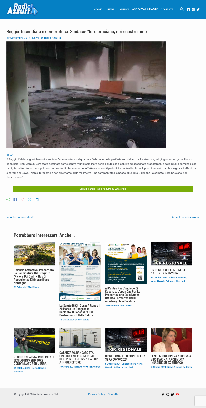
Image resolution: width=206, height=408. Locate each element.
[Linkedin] (36, 200)
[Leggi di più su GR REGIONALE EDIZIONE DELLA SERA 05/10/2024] (126, 339)
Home (98, 9)
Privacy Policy (96, 394)
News (110, 9)
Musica (125, 9)
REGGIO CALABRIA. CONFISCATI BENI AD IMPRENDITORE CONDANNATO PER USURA (34, 360)
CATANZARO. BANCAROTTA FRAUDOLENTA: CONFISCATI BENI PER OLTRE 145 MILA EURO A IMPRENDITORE (79, 357)
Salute (86, 319)
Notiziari (180, 281)
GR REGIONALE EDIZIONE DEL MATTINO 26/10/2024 (169, 271)
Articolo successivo (185, 217)
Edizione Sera (129, 364)
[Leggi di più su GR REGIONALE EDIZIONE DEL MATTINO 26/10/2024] (171, 253)
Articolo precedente (20, 217)
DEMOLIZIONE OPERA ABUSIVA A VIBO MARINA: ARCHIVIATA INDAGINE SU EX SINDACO (171, 359)
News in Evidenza (166, 281)
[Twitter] (198, 9)
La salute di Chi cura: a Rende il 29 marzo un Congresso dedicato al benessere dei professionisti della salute (79, 310)
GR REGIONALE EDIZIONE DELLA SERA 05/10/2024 (125, 357)
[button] (182, 9)
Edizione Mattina (177, 277)
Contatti (167, 9)
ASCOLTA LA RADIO (145, 9)
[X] (29, 200)
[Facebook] (188, 9)
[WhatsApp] (8, 200)
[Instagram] (193, 9)
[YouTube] (177, 394)
